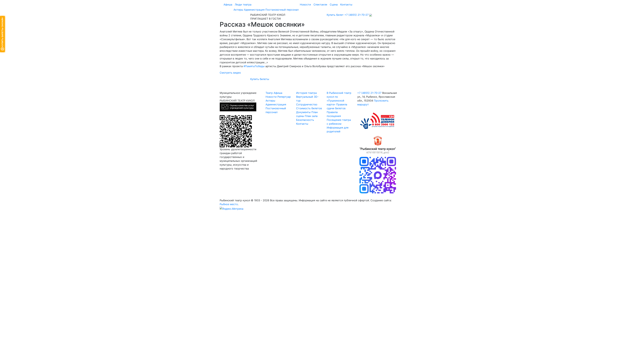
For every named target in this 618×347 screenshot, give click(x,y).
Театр (269, 92)
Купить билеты (259, 79)
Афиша (228, 4)
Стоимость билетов (309, 108)
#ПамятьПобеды (254, 66)
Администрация (254, 9)
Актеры (238, 9)
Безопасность (305, 119)
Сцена (334, 4)
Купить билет (335, 14)
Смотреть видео (230, 72)
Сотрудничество (306, 104)
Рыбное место (229, 204)
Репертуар (284, 96)
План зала (311, 116)
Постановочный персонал (282, 9)
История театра (306, 92)
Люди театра (243, 4)
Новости (305, 4)
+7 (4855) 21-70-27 (356, 14)
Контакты (346, 4)
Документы (303, 112)
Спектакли (320, 4)
